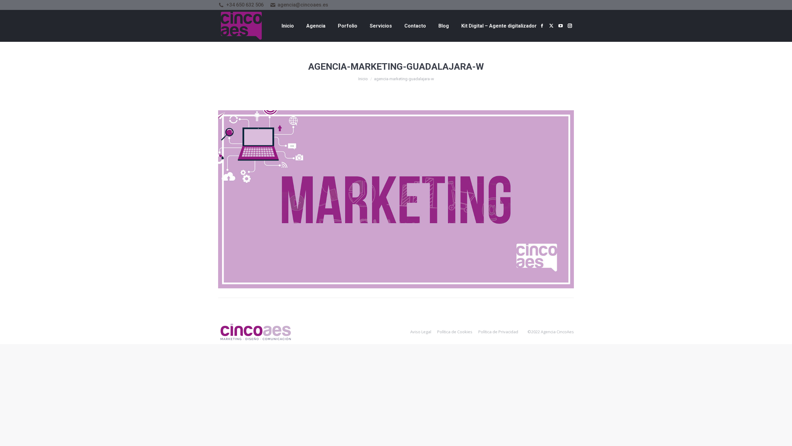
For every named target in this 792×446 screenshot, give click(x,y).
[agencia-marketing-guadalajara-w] (396, 199)
